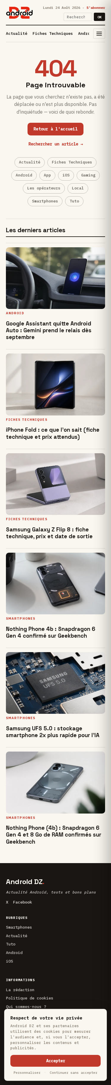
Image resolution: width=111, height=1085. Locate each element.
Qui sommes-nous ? (26, 1006)
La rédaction (20, 989)
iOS (66, 175)
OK (99, 17)
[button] (99, 34)
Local (78, 188)
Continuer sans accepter (73, 1072)
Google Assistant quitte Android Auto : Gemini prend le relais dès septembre (48, 330)
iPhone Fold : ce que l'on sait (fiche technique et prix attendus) (52, 433)
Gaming (88, 175)
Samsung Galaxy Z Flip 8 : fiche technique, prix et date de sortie (49, 533)
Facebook (22, 902)
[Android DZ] (19, 12)
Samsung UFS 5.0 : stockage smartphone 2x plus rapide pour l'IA (52, 732)
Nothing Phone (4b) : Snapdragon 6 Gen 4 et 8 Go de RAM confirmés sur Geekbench (53, 834)
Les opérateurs (43, 188)
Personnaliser (27, 1072)
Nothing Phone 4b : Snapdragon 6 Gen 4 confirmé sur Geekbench (50, 632)
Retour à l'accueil (55, 129)
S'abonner (95, 7)
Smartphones (45, 201)
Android (86, 33)
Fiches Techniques (53, 33)
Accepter (55, 1060)
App (47, 175)
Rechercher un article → (55, 144)
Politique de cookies (29, 998)
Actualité (16, 33)
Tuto (74, 201)
